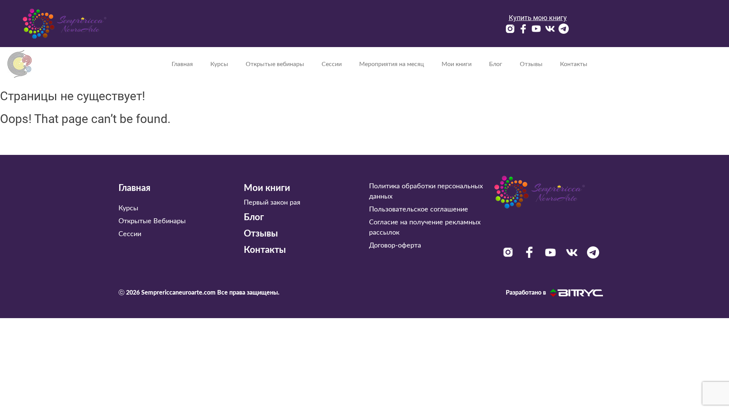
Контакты (573, 64)
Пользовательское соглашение (418, 209)
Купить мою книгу (538, 18)
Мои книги (457, 64)
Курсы (219, 64)
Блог (495, 64)
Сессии (332, 64)
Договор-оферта (395, 245)
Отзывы (531, 64)
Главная (182, 64)
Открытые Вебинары (152, 221)
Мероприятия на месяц (391, 64)
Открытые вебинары (275, 64)
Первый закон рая (272, 202)
